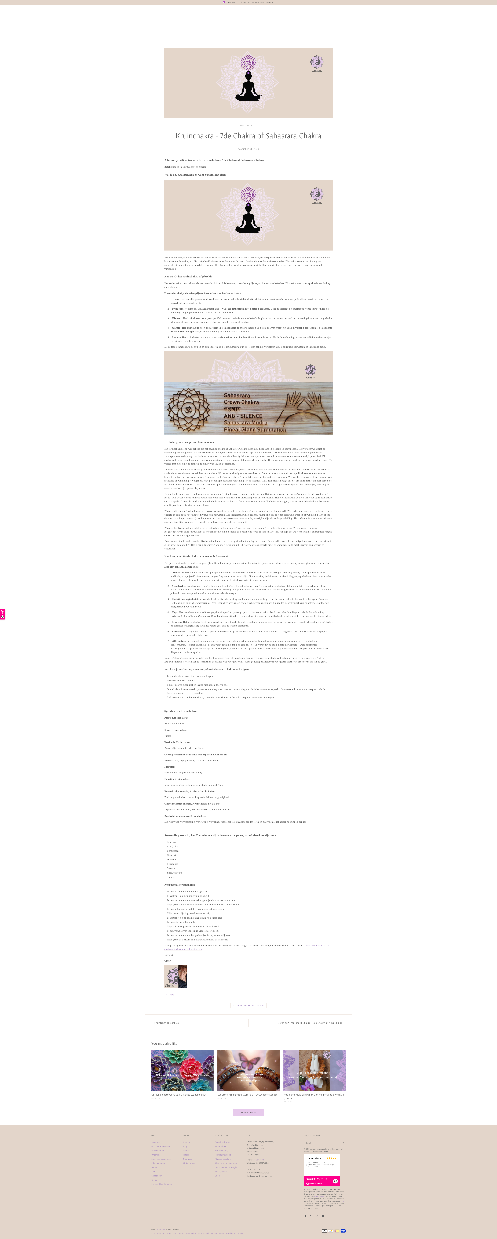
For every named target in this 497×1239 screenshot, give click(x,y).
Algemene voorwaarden (226, 1163)
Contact (186, 1150)
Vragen (186, 1154)
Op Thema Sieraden (160, 1146)
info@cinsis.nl (258, 1160)
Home (242, 125)
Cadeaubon (156, 1175)
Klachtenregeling (223, 1159)
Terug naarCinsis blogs (250, 1005)
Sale (153, 1171)
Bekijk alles (249, 1112)
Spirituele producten (161, 1159)
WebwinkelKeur (319, 1196)
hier (342, 1201)
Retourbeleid (171, 1233)
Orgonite (155, 1154)
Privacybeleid (221, 1171)
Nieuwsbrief (188, 1159)
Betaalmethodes (222, 1142)
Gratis (154, 1180)
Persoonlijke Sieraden (161, 1184)
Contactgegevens (217, 1233)
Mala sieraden (158, 1150)
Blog (185, 1146)
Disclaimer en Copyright (226, 1167)
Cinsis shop (161, 1229)
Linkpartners (189, 1163)
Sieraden (155, 1142)
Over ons (187, 1142)
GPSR (217, 1175)
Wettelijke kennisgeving (235, 1233)
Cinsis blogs (250, 125)
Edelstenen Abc (158, 1163)
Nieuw (154, 1167)
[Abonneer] (344, 1143)
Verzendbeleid (221, 1146)
